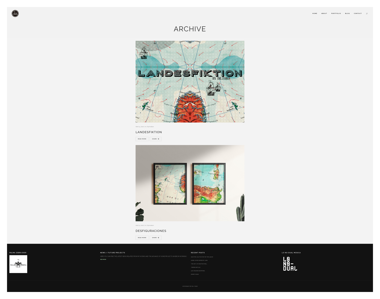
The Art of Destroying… (199, 263)
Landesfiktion (149, 132)
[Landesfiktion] (190, 82)
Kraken (151, 126)
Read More (142, 139)
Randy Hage (195, 274)
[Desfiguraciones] (190, 183)
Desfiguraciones (151, 231)
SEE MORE (103, 259)
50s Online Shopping (198, 270)
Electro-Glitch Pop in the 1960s (202, 256)
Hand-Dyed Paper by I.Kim (199, 260)
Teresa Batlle (195, 267)
